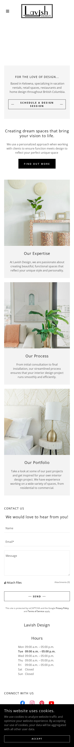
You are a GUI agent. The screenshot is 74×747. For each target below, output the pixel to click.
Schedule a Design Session (37, 104)
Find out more (37, 163)
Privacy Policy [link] (62, 608)
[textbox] (37, 528)
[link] (36, 11)
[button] (9, 11)
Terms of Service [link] (36, 611)
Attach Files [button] (14, 583)
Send (37, 596)
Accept (37, 738)
